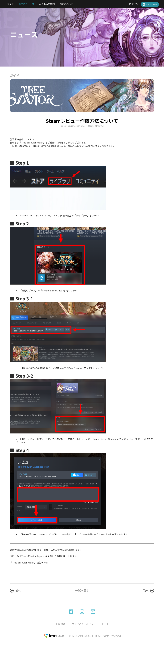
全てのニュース (26, 4)
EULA (105, 624)
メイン (10, 4)
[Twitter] (71, 611)
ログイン (133, 4)
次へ (146, 590)
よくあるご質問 (47, 4)
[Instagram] (82, 611)
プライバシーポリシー (84, 624)
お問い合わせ (66, 4)
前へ (18, 590)
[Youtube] (93, 611)
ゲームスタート (151, 4)
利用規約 (60, 624)
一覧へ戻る (82, 590)
